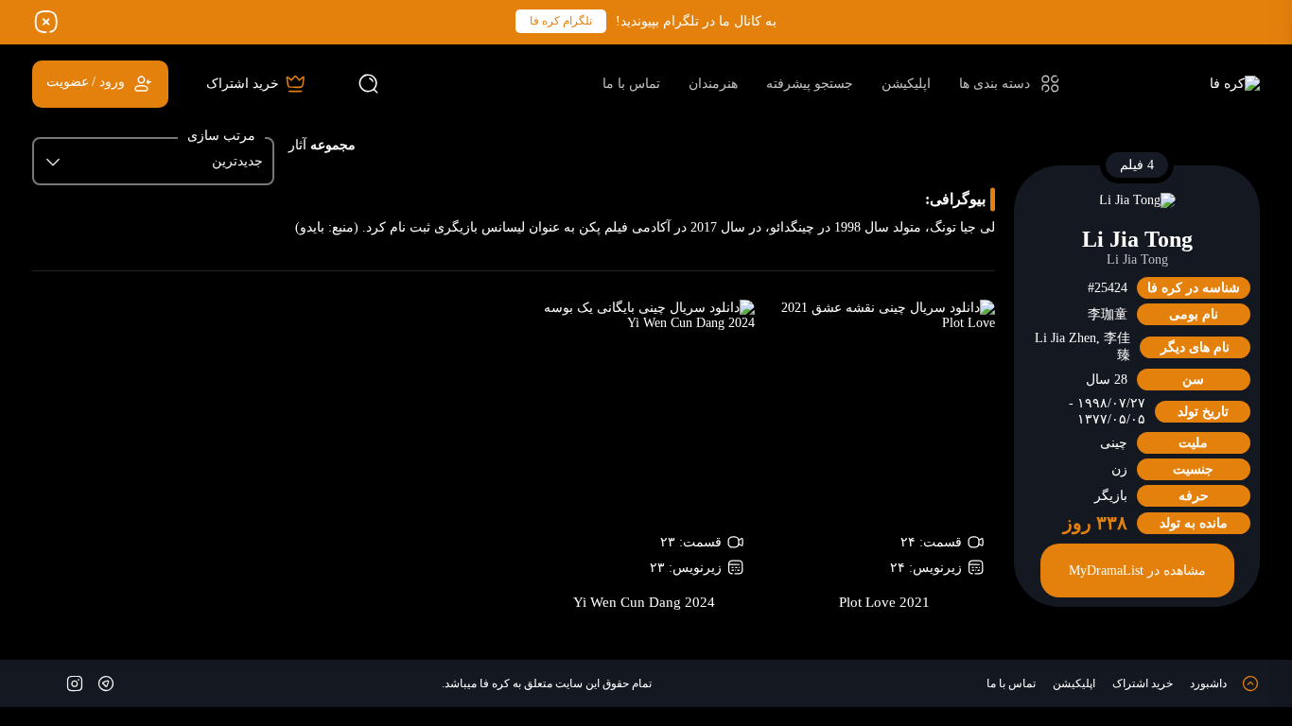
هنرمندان (713, 84)
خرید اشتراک (1142, 683)
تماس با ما (631, 84)
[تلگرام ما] (105, 682)
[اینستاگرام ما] (74, 682)
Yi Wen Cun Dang (644, 602)
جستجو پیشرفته (809, 84)
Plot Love (884, 602)
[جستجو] (369, 84)
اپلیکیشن (906, 84)
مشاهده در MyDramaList (1137, 570)
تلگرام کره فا (561, 20)
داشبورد (1208, 683)
